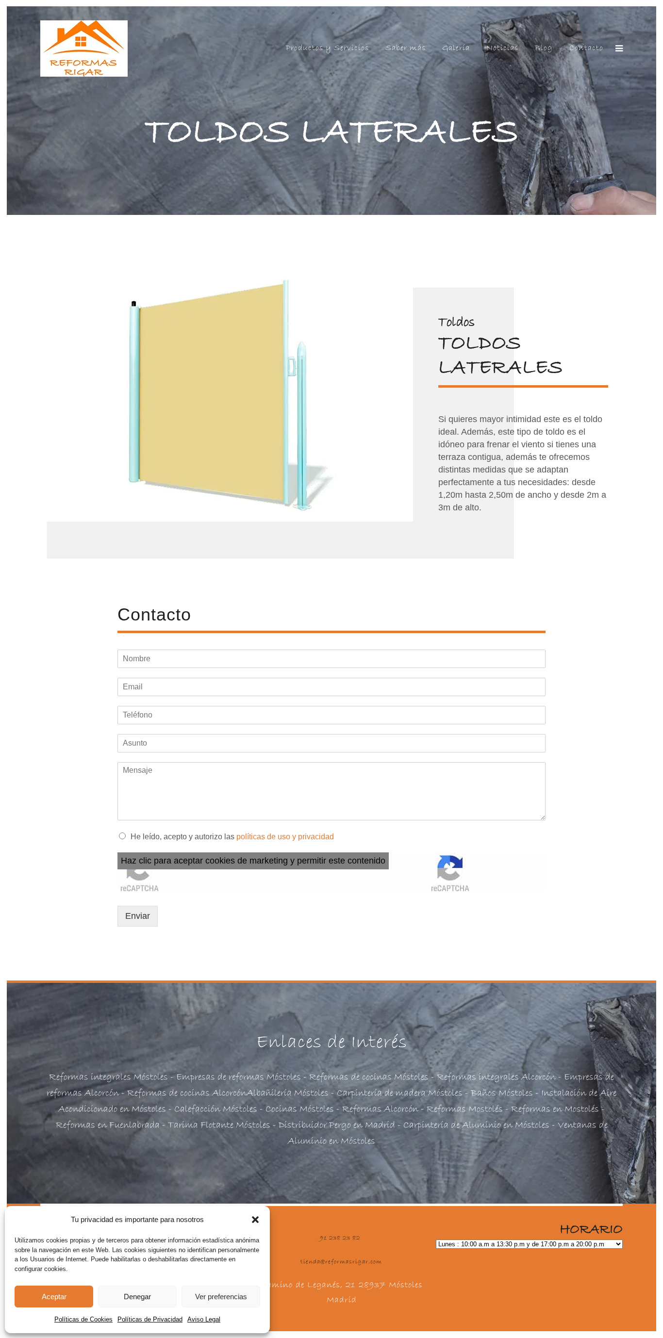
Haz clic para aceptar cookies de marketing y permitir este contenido (253, 860)
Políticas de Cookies (83, 1319)
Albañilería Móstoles (288, 1093)
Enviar (137, 916)
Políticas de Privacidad (149, 1319)
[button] (255, 1219)
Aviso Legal (203, 1319)
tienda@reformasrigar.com (341, 1262)
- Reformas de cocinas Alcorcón (183, 1093)
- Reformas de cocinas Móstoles (365, 1077)
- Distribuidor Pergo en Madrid (332, 1125)
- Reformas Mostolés (460, 1109)
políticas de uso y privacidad (285, 836)
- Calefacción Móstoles (212, 1109)
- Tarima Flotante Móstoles (215, 1125)
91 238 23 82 (340, 1238)
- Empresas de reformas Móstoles (234, 1077)
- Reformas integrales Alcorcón (493, 1077)
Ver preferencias (221, 1296)
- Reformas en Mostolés (551, 1109)
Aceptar (54, 1296)
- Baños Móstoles (498, 1093)
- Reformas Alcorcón (376, 1109)
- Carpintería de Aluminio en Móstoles (472, 1125)
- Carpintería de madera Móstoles (396, 1093)
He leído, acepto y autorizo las (232, 836)
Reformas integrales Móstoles (108, 1077)
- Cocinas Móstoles (295, 1109)
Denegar (137, 1296)
